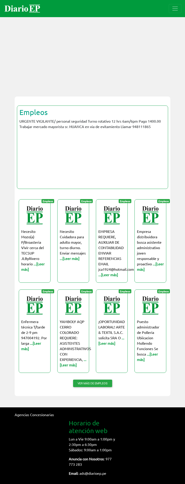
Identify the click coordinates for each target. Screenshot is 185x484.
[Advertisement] (92, 54)
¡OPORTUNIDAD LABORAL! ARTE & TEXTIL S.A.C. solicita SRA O (111, 332)
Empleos (33, 112)
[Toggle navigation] (175, 8)
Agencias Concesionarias (34, 414)
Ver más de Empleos (93, 383)
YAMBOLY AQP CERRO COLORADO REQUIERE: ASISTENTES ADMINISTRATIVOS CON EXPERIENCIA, (75, 343)
